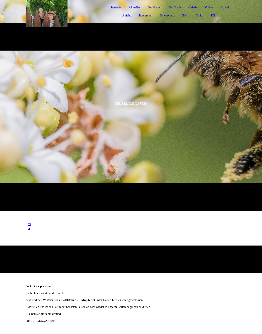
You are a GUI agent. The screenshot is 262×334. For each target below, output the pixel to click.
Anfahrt (127, 15)
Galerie (192, 7)
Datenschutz (167, 15)
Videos (209, 7)
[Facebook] (29, 229)
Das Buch (175, 7)
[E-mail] (29, 224)
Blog (185, 15)
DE (213, 15)
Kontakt (225, 7)
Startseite (115, 7)
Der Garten (154, 7)
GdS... (200, 15)
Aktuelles (134, 7)
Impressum (145, 15)
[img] (59, 13)
